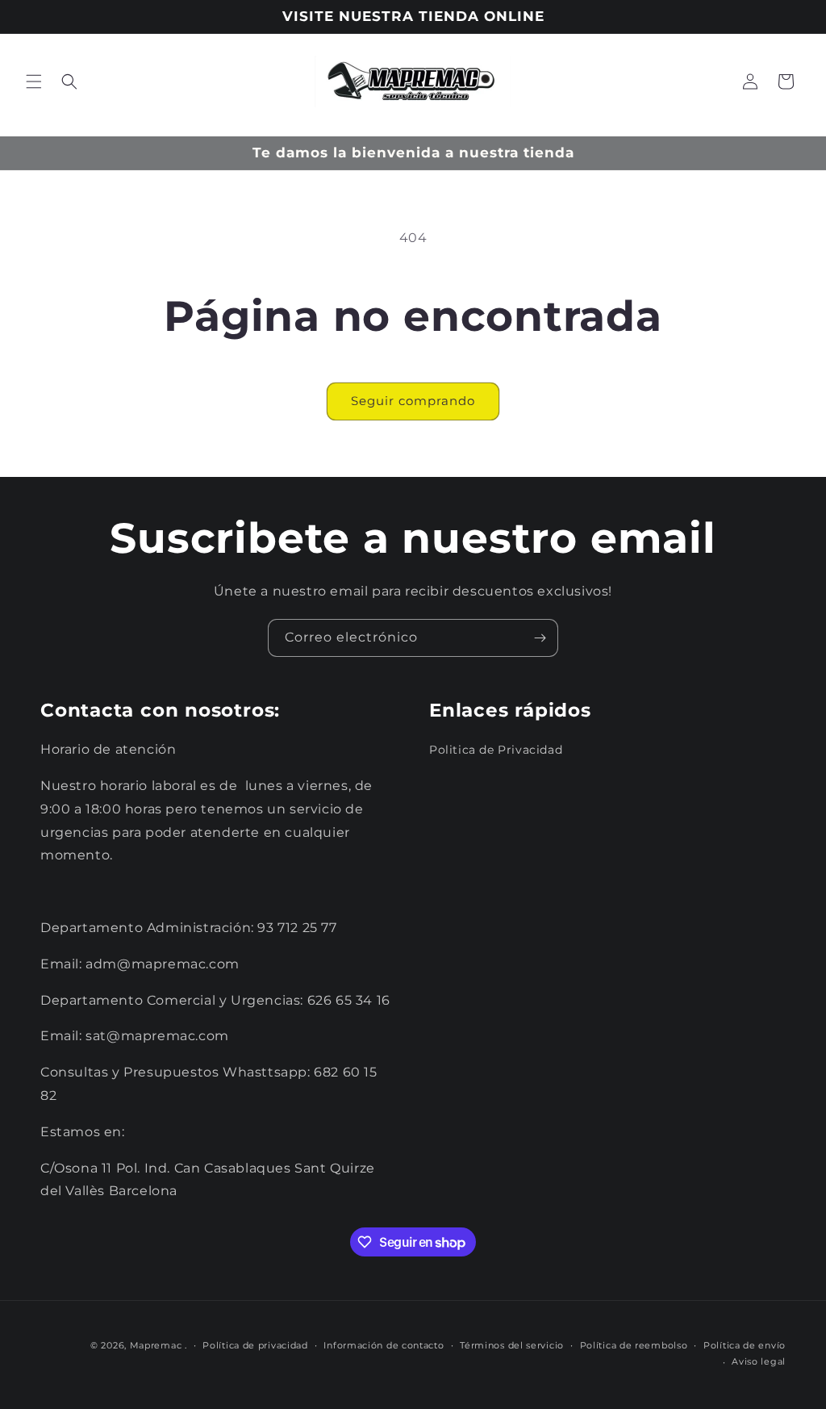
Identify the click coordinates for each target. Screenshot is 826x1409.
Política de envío (744, 1345)
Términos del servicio (512, 1345)
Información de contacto (383, 1345)
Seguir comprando (413, 400)
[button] (34, 81)
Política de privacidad (254, 1345)
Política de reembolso (634, 1345)
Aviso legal (759, 1361)
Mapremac (156, 1345)
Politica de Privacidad (495, 749)
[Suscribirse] (539, 638)
